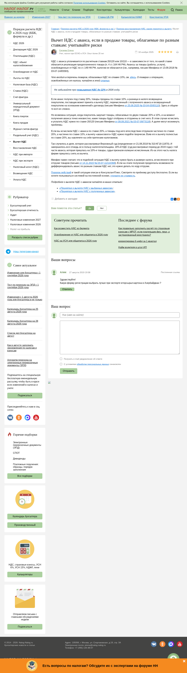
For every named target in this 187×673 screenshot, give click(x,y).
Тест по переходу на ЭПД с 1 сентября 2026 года (23, 286)
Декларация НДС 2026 (25, 49)
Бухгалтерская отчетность (24, 210)
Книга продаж (20, 123)
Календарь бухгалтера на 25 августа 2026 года (22, 310)
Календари (139, 10)
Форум (161, 10)
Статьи (65, 10)
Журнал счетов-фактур (25, 129)
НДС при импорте (23, 154)
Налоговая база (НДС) (25, 84)
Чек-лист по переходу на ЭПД (74, 17)
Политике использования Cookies (89, 3)
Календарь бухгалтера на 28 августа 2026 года (22, 322)
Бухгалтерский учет (20, 205)
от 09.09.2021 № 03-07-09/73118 (132, 121)
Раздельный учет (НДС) (26, 135)
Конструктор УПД (159, 17)
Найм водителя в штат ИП (132, 247)
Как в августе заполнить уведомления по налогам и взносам (22, 348)
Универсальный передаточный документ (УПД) (26, 106)
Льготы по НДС (21, 78)
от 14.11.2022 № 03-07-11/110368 (97, 163)
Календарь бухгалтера (25, 516)
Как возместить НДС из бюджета (71, 228)
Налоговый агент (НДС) (26, 167)
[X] (175, 199)
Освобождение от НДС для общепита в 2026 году (81, 234)
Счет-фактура (20, 97)
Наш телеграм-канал (26, 251)
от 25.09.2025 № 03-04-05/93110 (142, 105)
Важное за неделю (14, 17)
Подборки (88, 10)
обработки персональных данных (93, 364)
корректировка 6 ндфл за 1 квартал (137, 241)
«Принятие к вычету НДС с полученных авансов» (87, 191)
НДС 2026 (18, 43)
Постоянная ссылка (170, 272)
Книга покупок (20, 116)
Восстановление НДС (25, 148)
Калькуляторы (122, 10)
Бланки (76, 10)
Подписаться (25, 395)
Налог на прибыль (20, 229)
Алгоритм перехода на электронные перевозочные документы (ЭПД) (22, 363)
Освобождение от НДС (25, 72)
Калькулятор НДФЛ (131, 17)
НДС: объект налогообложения (23, 64)
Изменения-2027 (41, 17)
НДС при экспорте (23, 160)
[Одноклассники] (178, 199)
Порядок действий (61, 172)
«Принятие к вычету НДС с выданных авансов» (86, 188)
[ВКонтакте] (172, 199)
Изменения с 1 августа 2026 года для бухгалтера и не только (24, 298)
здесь (133, 77)
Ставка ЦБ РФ (106, 17)
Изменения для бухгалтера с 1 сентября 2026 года (23, 274)
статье (105, 80)
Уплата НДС (19, 179)
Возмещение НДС (23, 173)
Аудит (13, 215)
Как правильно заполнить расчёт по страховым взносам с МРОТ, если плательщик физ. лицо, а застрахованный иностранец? (144, 231)
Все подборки (24, 476)
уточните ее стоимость (122, 175)
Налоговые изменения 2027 (25, 220)
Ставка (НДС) (20, 91)
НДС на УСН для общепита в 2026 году (75, 241)
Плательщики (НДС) (24, 56)
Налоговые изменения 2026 (25, 224)
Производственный (25, 525)
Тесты (151, 10)
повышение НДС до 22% (91, 90)
